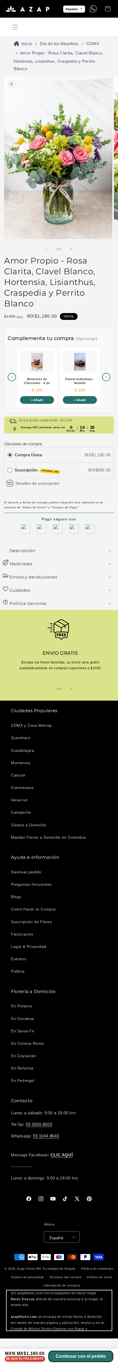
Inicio (27, 43)
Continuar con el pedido (81, 1356)
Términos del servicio (65, 1277)
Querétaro (20, 738)
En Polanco (21, 1006)
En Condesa (22, 1018)
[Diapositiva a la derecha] (71, 249)
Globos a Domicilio (28, 825)
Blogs (16, 897)
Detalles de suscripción (38, 483)
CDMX (92, 43)
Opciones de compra (23, 443)
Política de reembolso (97, 1268)
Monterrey (20, 763)
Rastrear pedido (26, 872)
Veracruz (19, 800)
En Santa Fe (23, 1031)
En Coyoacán (23, 1056)
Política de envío (99, 1277)
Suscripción (37, 470)
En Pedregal (22, 1080)
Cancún (18, 775)
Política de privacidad (27, 1277)
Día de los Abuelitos (59, 43)
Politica (18, 971)
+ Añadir (37, 400)
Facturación (22, 934)
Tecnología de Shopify (59, 1268)
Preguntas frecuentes (31, 884)
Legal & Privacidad (28, 946)
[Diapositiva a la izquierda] (47, 249)
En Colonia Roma (27, 1043)
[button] (15, 27)
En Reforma (22, 1068)
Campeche (21, 812)
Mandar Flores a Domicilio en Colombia (48, 837)
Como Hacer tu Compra (33, 909)
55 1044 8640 (46, 1136)
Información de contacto (61, 1285)
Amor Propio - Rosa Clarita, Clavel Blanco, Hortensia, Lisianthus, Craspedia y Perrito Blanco (58, 61)
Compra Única (28, 454)
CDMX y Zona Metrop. (32, 725)
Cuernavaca (22, 787)
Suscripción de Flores (31, 922)
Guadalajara (22, 750)
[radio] (9, 455)
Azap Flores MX (29, 1268)
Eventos (18, 959)
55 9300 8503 (39, 1124)
